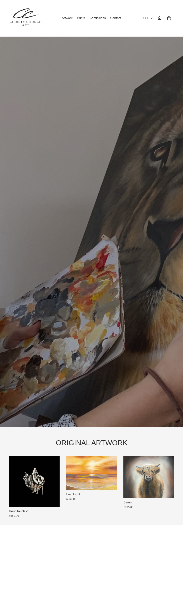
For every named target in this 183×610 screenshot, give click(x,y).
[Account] (159, 18)
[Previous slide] (14, 481)
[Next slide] (55, 481)
